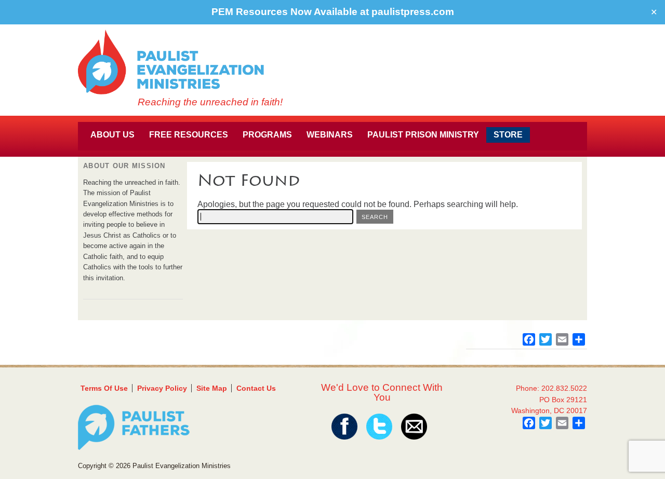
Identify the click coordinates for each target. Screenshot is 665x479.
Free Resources (188, 134)
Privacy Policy (162, 388)
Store (508, 134)
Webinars (330, 134)
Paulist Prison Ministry (423, 134)
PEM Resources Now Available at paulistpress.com (332, 11)
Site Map (211, 388)
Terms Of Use (104, 388)
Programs (267, 134)
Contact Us (256, 388)
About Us (112, 134)
